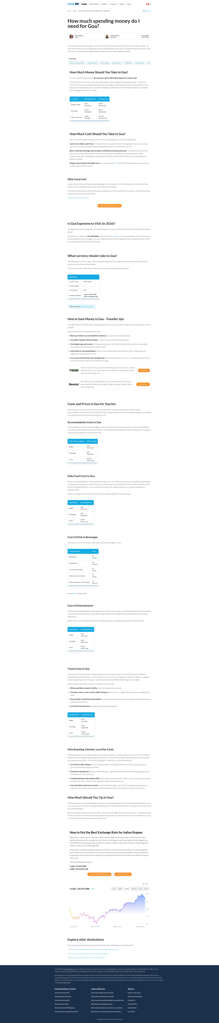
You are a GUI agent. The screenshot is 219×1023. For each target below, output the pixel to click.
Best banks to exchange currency (102, 1004)
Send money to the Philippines (65, 1008)
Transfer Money (93, 4)
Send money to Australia (63, 996)
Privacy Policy (132, 1004)
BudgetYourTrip (117, 236)
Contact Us (131, 1000)
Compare (113, 4)
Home (69, 11)
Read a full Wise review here (78, 198)
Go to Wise (144, 370)
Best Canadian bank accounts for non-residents (107, 1008)
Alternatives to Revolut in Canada (102, 996)
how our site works (64, 982)
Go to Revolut (143, 384)
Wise (116, 163)
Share (146, 884)
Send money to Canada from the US (66, 1011)
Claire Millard (79, 35)
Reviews (104, 4)
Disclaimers (148, 11)
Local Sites (131, 1011)
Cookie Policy (132, 1008)
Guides (122, 4)
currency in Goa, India (86, 306)
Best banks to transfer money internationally (106, 1011)
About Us (131, 989)
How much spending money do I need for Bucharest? (89, 953)
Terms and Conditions (135, 996)
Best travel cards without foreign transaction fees (107, 1000)
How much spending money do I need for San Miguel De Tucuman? (94, 949)
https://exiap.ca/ (70, 969)
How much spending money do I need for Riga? (87, 958)
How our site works (134, 993)
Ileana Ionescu (115, 35)
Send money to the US (62, 993)
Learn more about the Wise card (109, 205)
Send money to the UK (62, 1000)
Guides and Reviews (98, 989)
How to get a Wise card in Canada (102, 993)
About (129, 4)
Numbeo (74, 593)
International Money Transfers (65, 989)
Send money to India (123, 874)
